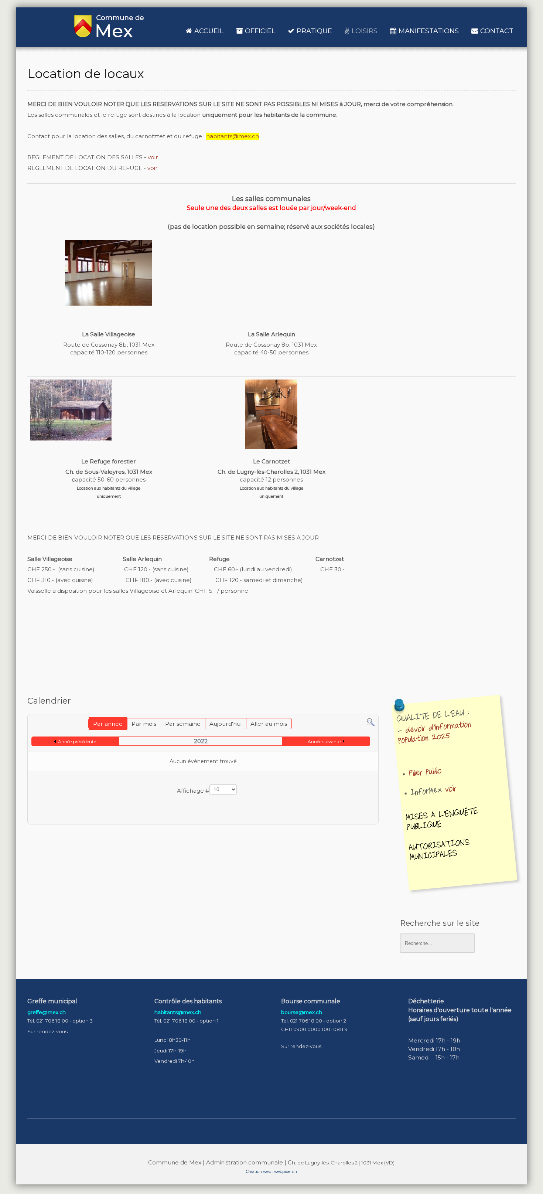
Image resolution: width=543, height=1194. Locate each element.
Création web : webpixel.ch (271, 1171)
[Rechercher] (371, 721)
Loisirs (365, 31)
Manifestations (429, 31)
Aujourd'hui (225, 723)
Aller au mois (268, 723)
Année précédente (77, 741)
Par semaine (183, 723)
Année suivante (324, 741)
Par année (108, 723)
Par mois (144, 723)
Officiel (260, 31)
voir (153, 157)
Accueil (208, 31)
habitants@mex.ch (232, 136)
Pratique (314, 31)
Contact (496, 31)
